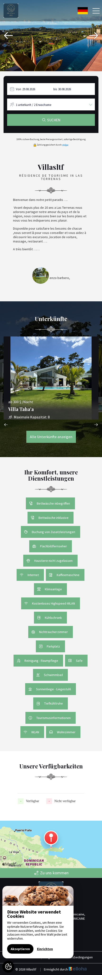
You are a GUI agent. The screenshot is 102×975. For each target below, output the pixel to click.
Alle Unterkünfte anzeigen (51, 436)
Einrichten (45, 949)
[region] (38, 922)
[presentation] (8, 36)
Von (18, 89)
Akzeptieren (20, 949)
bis (55, 89)
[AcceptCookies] (8, 967)
